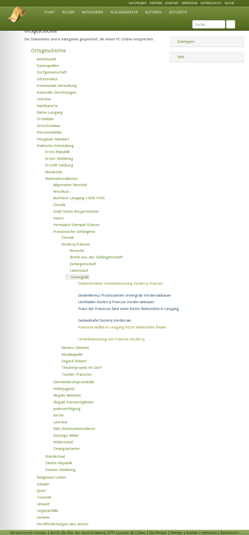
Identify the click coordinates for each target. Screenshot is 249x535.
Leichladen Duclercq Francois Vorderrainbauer (115, 301)
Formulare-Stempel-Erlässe (75, 224)
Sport (41, 490)
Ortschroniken (48, 125)
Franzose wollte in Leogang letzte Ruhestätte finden (128, 327)
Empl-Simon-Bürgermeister (75, 211)
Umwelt (43, 503)
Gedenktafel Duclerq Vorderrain (104, 320)
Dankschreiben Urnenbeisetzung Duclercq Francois (126, 283)
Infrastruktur (47, 78)
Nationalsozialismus (61, 178)
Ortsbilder (45, 118)
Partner (156, 3)
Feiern (58, 218)
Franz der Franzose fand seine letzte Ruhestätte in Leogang (128, 308)
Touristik (43, 497)
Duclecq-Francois (75, 244)
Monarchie (53, 171)
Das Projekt (138, 3)
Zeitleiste (178, 12)
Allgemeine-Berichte (69, 184)
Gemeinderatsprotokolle (73, 381)
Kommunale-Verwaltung (56, 85)
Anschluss (61, 191)
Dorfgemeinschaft (51, 72)
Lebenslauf (78, 270)
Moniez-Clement (75, 347)
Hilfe (180, 56)
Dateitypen (185, 41)
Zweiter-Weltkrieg (60, 469)
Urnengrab (79, 276)
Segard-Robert (74, 360)
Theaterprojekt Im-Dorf (81, 367)
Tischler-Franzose (76, 374)
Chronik (58, 204)
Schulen (42, 483)
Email (141, 532)
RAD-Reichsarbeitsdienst (73, 428)
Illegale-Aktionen (66, 395)
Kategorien (92, 12)
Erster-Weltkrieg (58, 158)
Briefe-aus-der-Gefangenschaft (96, 256)
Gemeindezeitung (202, 309)
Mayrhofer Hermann (98, 314)
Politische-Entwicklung (55, 145)
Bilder (68, 12)
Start (49, 12)
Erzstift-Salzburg (58, 165)
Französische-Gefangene (73, 231)
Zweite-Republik (58, 462)
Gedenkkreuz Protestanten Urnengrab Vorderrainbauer (124, 295)
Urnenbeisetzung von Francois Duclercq (117, 338)
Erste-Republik (57, 151)
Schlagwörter (124, 12)
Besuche (76, 250)
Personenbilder (49, 132)
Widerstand (62, 441)
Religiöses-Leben (51, 477)
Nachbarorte (47, 105)
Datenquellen (47, 65)
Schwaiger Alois (179, 339)
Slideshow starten (107, 277)
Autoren (153, 12)
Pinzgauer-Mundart (52, 138)
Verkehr (43, 517)
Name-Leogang (49, 112)
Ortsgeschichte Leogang (16, 15)
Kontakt (172, 3)
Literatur (43, 98)
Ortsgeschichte (48, 50)
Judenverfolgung (66, 408)
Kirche (58, 415)
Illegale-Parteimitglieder (73, 401)
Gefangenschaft (82, 263)
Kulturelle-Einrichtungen (56, 92)
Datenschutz (211, 3)
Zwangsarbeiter (66, 448)
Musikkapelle (72, 354)
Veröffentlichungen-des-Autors (62, 523)
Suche (229, 3)
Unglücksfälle (47, 510)
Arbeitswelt (46, 58)
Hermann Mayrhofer (156, 320)
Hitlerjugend (63, 388)
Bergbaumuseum (194, 295)
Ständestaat (54, 456)
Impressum (189, 3)
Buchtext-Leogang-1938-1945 (78, 197)
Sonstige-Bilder (65, 435)
